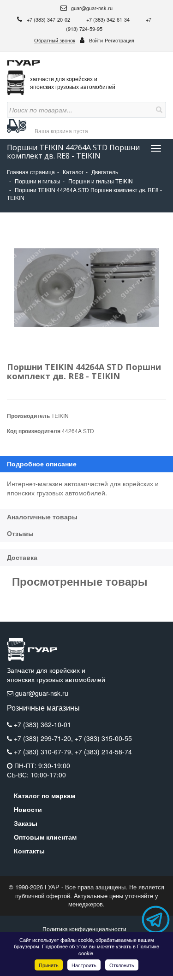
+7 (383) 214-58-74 (103, 751)
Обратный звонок (54, 40)
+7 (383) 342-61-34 (108, 19)
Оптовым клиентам (45, 836)
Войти (96, 40)
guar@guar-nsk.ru (91, 8)
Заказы (25, 823)
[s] (158, 110)
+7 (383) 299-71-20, (44, 738)
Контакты (29, 850)
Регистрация (119, 40)
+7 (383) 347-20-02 (49, 19)
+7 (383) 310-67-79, (44, 751)
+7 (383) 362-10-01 (42, 724)
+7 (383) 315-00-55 (103, 738)
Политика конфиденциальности (84, 929)
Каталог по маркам (44, 795)
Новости (28, 809)
